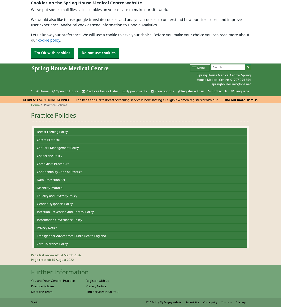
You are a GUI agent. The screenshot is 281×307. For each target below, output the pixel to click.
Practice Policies (42, 286)
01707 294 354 (240, 79)
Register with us (192, 91)
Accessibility (192, 302)
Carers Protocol (48, 139)
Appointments (136, 91)
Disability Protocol (50, 187)
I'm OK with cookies (52, 53)
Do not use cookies (98, 53)
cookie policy (49, 40)
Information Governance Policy (59, 219)
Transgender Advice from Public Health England (71, 235)
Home (44, 91)
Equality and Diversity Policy (57, 195)
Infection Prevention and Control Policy (65, 211)
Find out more (234, 99)
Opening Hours (66, 91)
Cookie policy (210, 302)
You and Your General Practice (53, 280)
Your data (227, 302)
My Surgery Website (170, 302)
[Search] (248, 67)
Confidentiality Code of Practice (59, 171)
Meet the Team (42, 291)
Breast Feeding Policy (52, 131)
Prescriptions (164, 91)
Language (241, 91)
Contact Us (219, 91)
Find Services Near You (102, 291)
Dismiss (251, 99)
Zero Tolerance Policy (52, 243)
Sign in (34, 302)
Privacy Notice (47, 227)
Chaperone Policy (49, 155)
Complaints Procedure (53, 163)
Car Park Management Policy (58, 147)
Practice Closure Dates (102, 91)
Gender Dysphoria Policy (55, 203)
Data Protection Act (51, 179)
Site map (240, 302)
